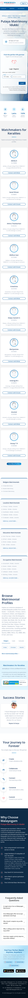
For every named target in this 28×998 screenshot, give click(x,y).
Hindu (5, 647)
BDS (4, 544)
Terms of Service (13, 90)
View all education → (10, 548)
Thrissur (3, 8)
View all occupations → (11, 578)
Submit (22, 83)
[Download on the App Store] (21, 971)
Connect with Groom (14, 204)
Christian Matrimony (8, 491)
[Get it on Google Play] (8, 971)
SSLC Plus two (7, 536)
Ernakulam (6, 517)
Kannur (12, 8)
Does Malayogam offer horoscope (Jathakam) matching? (13, 915)
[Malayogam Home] (8, 3)
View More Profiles (14, 464)
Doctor (5, 566)
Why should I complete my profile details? (13, 922)
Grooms (15, 506)
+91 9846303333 (8, 987)
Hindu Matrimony (8, 485)
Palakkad (5, 514)
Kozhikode (21, 8)
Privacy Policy (22, 90)
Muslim (22, 647)
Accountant (6, 563)
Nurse (4, 569)
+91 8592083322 (17, 987)
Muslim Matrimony (8, 488)
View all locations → (10, 521)
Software (5, 571)
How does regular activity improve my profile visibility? (13, 937)
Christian (13, 647)
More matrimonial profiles (10, 653)
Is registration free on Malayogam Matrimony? (13, 907)
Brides (10, 506)
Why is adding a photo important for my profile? (14, 930)
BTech (4, 542)
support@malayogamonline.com (14, 989)
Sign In (24, 3)
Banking (5, 574)
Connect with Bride (14, 173)
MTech (5, 539)
